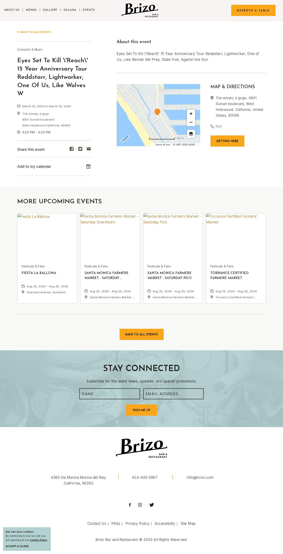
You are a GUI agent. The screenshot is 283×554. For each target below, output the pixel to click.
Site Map (188, 523)
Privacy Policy (137, 523)
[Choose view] (191, 134)
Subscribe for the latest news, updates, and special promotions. (141, 381)
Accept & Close (17, 546)
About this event (134, 42)
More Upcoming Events (59, 201)
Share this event (31, 149)
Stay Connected (141, 369)
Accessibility (165, 523)
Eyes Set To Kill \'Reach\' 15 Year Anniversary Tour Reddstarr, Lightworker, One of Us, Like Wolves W (52, 77)
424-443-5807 (144, 477)
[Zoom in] (191, 114)
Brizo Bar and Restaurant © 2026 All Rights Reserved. (141, 540)
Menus (31, 10)
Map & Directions (232, 87)
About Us (11, 10)
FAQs (115, 523)
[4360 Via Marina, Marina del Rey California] (140, 10)
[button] (46, 119)
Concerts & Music (30, 49)
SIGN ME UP (145, 412)
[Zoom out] (191, 122)
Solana (70, 10)
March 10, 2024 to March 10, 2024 (46, 106)
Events (89, 10)
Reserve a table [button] (253, 10)
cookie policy (38, 540)
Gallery (50, 10)
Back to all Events (36, 32)
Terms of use (162, 144)
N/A (219, 126)
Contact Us (96, 523)
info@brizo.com (200, 477)
